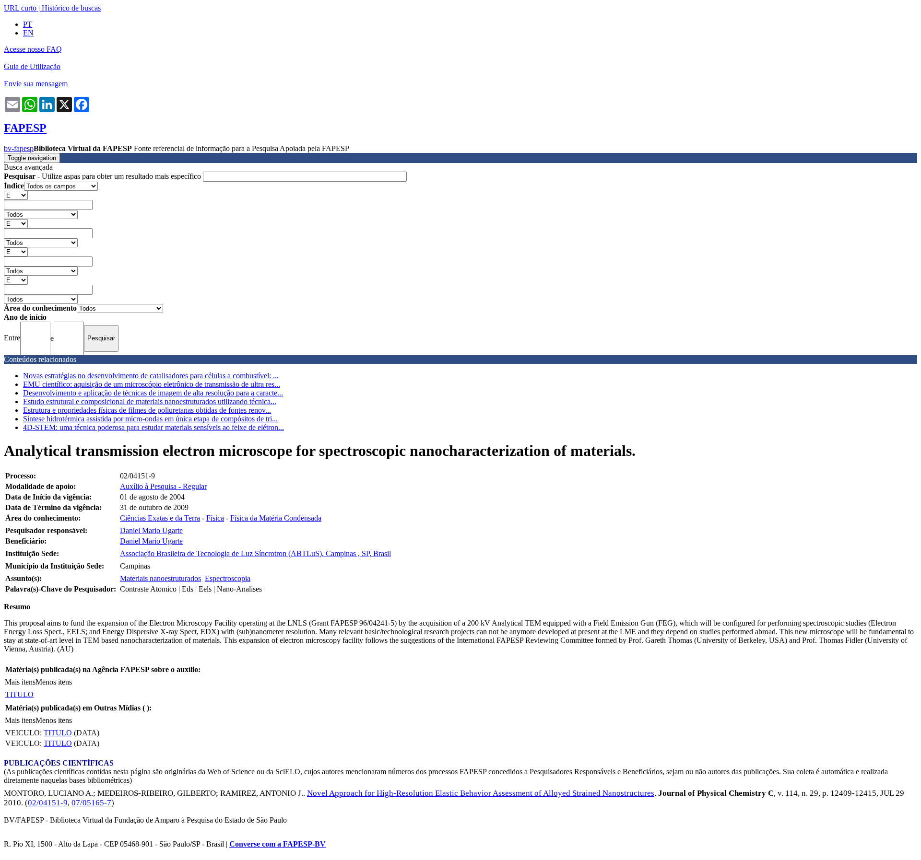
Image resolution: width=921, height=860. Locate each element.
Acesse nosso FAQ (33, 49)
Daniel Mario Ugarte (151, 530)
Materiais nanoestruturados (160, 578)
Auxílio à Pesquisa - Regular (163, 486)
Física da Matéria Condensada (275, 518)
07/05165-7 (91, 802)
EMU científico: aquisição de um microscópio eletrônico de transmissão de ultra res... (151, 384)
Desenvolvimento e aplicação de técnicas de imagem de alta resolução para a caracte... (153, 393)
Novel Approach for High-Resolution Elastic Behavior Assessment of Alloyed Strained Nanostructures (480, 793)
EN (28, 33)
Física (215, 518)
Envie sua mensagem (36, 84)
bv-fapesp (19, 148)
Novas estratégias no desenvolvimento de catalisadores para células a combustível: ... (151, 376)
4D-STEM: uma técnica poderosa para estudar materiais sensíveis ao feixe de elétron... (153, 427)
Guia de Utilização (32, 66)
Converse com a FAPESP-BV (277, 844)
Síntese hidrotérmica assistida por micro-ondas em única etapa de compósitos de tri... (150, 419)
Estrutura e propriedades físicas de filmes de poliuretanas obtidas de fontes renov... (147, 410)
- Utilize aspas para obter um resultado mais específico (103, 176)
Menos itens (53, 682)
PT (27, 24)
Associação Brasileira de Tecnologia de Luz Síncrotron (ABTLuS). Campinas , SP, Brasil (255, 553)
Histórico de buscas (71, 8)
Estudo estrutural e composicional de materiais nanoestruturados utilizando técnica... (149, 401)
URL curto (20, 8)
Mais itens (20, 682)
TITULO (19, 694)
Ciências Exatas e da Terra (160, 518)
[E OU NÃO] (16, 195)
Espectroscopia (227, 578)
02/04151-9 (48, 802)
